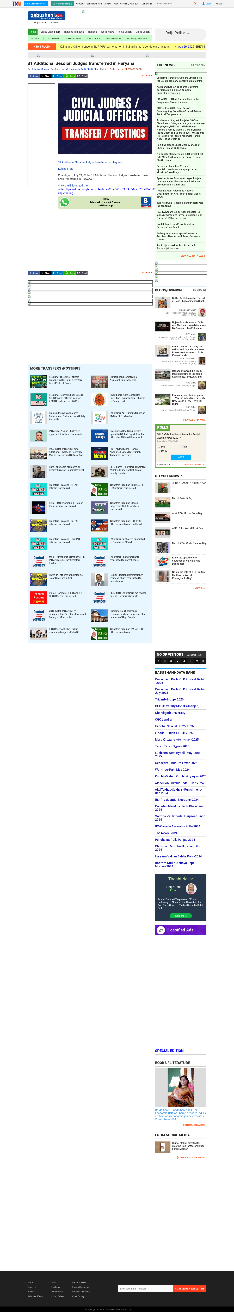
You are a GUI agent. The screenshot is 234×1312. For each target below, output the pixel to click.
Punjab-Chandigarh (49, 31)
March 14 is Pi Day (182, 498)
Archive (107, 3)
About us (80, 3)
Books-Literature (113, 38)
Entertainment (93, 38)
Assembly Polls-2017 (129, 3)
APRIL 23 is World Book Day (187, 528)
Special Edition (169, 1050)
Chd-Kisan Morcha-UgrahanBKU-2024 (177, 848)
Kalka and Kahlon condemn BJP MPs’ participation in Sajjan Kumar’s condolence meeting (85, 46)
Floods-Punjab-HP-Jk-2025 (174, 733)
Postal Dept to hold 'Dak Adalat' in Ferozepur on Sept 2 (175, 226)
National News (79, 1282)
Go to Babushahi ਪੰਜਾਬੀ (35, 3)
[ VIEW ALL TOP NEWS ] (192, 255)
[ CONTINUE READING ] (194, 1125)
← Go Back (145, 75)
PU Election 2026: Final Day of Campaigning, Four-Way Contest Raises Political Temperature (179, 111)
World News (107, 31)
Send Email (82, 76)
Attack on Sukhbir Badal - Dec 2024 (179, 783)
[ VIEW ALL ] (200, 588)
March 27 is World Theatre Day (189, 543)
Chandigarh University (170, 713)
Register (218, 3)
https (68, 189)
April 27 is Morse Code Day (187, 513)
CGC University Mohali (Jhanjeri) (177, 706)
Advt (116, 3)
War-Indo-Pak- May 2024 (172, 769)
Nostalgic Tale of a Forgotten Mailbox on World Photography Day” (188, 575)
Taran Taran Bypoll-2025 (172, 746)
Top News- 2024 (166, 833)
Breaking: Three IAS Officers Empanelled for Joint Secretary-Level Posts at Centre (179, 79)
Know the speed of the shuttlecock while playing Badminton (186, 560)
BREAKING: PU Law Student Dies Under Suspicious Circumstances (178, 101)
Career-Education (73, 38)
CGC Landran (164, 719)
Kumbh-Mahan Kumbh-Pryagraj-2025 (180, 776)
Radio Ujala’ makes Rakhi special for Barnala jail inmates (177, 247)
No (186, 446)
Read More (181, 915)
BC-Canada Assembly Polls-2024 (177, 826)
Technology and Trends (138, 38)
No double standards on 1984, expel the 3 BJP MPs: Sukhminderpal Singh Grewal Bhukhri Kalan (180, 157)
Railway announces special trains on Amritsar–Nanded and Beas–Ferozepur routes (179, 236)
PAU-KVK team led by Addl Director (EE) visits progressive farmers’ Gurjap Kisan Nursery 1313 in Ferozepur (179, 215)
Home (32, 31)
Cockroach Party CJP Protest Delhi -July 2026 (180, 691)
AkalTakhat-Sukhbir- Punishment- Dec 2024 (178, 791)
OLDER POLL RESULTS (193, 464)
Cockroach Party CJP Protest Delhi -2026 (179, 681)
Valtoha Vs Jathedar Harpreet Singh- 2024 (180, 818)
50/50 (164, 451)
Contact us (147, 3)
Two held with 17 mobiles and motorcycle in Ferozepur (180, 204)
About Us (32, 1287)
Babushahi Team (94, 3)
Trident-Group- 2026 (169, 699)
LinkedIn (58, 76)
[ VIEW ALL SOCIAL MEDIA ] (191, 1157)
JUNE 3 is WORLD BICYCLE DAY (189, 483)
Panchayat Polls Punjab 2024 (175, 839)
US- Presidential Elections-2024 (177, 799)
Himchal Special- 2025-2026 (174, 726)
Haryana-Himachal (74, 31)
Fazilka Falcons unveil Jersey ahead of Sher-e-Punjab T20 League (178, 146)
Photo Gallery (125, 31)
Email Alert (35, 38)
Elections (55, 1287)
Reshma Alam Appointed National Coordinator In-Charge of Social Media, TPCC (179, 193)
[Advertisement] (41, 135)
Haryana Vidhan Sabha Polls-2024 (178, 856)
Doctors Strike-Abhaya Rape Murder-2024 (175, 864)
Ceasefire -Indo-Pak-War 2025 (176, 763)
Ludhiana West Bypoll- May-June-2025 (178, 754)
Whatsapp (70, 76)
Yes (163, 446)
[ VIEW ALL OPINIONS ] (194, 419)
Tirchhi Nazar (52, 38)
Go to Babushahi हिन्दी (62, 3)
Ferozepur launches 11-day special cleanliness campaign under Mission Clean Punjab (177, 169)
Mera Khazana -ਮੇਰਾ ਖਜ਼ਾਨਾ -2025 (177, 739)
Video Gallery (143, 31)
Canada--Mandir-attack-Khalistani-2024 (179, 808)
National (92, 31)
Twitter (46, 76)
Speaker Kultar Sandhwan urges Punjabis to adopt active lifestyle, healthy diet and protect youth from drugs (180, 181)
